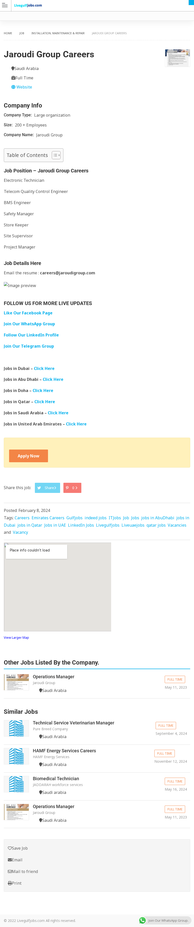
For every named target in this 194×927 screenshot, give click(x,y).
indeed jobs (96, 518)
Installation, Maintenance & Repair (58, 33)
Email (17, 860)
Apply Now (28, 456)
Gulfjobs (74, 518)
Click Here (45, 368)
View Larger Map (16, 637)
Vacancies (177, 525)
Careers (22, 518)
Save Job (20, 848)
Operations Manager (53, 676)
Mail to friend (25, 871)
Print (16, 883)
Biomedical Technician (56, 778)
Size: (9, 124)
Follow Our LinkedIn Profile (31, 335)
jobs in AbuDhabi (157, 518)
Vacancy (20, 532)
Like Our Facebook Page (28, 313)
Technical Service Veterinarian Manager (73, 722)
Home (8, 33)
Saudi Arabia (191, 2)
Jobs (135, 518)
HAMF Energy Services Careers (64, 750)
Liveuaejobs (133, 525)
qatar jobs (156, 525)
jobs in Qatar (29, 525)
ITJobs (115, 518)
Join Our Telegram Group (29, 346)
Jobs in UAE (55, 525)
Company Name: (19, 134)
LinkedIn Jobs (81, 525)
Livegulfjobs (107, 525)
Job (21, 33)
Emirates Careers (48, 518)
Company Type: (18, 115)
